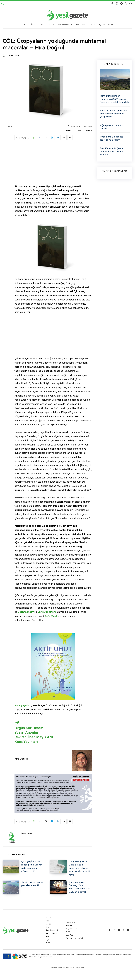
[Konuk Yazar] (4, 55)
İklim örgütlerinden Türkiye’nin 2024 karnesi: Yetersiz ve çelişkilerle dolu (114, 98)
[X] (126, 3)
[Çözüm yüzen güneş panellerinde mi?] (11, 887)
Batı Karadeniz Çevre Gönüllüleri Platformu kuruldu (111, 151)
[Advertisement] (53, 162)
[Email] (64, 137)
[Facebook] (112, 3)
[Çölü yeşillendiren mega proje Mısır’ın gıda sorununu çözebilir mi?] (11, 866)
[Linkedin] (58, 137)
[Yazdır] (70, 137)
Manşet (89, 130)
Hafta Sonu (70, 130)
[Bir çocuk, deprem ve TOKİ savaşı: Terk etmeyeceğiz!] (115, 79)
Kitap (80, 130)
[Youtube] (130, 3)
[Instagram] (116, 3)
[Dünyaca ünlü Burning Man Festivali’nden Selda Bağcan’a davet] (58, 887)
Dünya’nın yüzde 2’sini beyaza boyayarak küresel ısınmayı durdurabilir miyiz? (79, 868)
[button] (2, 4)
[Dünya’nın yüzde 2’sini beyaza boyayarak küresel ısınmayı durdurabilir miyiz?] (58, 866)
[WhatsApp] (33, 137)
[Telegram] (121, 3)
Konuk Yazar (12, 55)
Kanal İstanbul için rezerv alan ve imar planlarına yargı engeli (113, 113)
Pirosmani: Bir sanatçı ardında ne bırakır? (111, 138)
